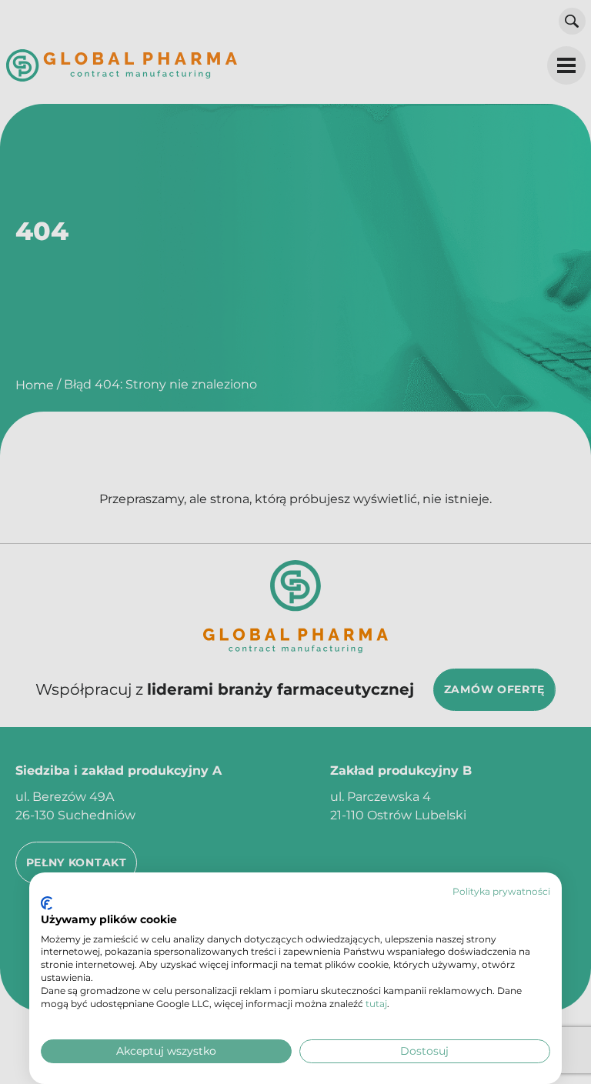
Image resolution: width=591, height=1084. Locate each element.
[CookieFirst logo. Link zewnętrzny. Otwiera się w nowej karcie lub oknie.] (46, 903)
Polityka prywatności (501, 891)
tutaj (376, 1003)
